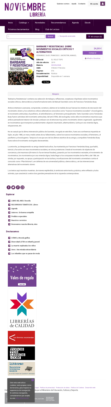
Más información (22, 398)
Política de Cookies (77, 388)
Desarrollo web (90, 388)
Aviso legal (35, 388)
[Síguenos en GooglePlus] (18, 187)
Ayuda (73, 4)
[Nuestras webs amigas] (21, 338)
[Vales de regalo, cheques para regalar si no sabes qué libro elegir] (22, 275)
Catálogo (23, 22)
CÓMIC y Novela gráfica (20, 238)
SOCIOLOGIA (56, 65)
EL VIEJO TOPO (57, 60)
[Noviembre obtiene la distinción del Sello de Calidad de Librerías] (22, 309)
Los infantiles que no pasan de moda (25, 254)
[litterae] (21, 369)
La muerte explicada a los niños (23, 246)
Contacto (81, 4)
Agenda (14, 209)
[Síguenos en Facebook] (9, 187)
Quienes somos (63, 4)
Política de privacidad (47, 388)
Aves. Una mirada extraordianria (23, 250)
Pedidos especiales (19, 216)
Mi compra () (96, 37)
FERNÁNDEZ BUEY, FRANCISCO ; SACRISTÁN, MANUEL (56, 55)
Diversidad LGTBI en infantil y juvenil (25, 242)
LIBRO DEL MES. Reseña (20, 201)
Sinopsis (55, 94)
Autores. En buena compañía (22, 212)
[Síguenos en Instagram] (22, 187)
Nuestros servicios (19, 220)
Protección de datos (63, 388)
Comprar (93, 53)
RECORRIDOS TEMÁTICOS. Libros (24, 205)
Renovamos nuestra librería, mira (24, 224)
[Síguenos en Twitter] (13, 187)
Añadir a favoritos (93, 58)
